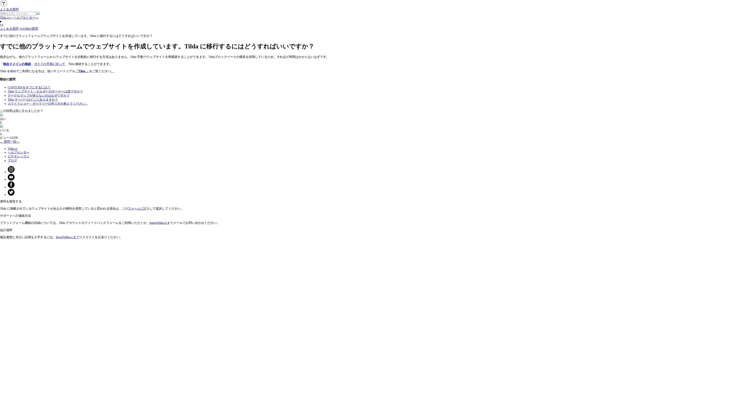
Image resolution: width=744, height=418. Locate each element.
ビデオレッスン (18, 156)
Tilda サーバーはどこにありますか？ (33, 99)
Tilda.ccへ (6, 17)
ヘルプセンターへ (26, 17)
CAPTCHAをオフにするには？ (29, 87)
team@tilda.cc (158, 222)
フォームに (135, 208)
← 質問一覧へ (9, 141)
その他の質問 (28, 28)
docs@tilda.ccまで (67, 237)
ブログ (12, 160)
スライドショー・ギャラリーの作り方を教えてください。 (48, 103)
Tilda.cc (12, 148)
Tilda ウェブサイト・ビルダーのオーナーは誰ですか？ (45, 91)
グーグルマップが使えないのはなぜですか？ (39, 95)
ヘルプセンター (18, 152)
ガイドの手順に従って (49, 64)
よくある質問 (9, 28)
